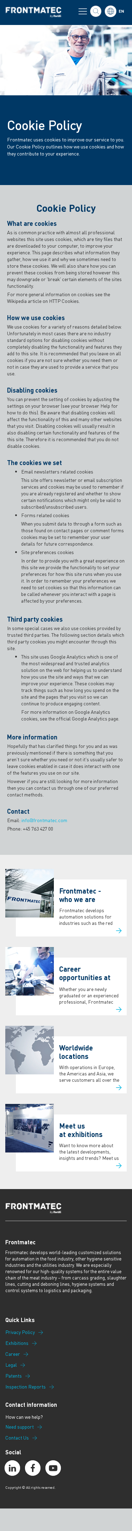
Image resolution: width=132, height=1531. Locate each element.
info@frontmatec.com (44, 820)
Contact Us (17, 1438)
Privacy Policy (20, 1332)
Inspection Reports (25, 1387)
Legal (11, 1365)
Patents (13, 1376)
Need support (19, 1427)
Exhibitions (17, 1343)
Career (12, 1354)
